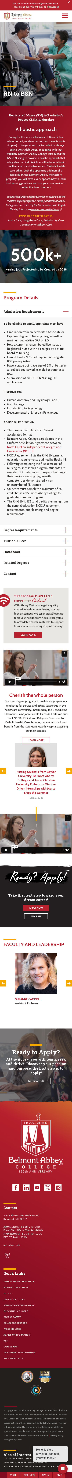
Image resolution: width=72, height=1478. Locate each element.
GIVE (59, 1475)
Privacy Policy (57, 1435)
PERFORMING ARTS (13, 1358)
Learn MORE (36, 740)
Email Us (36, 916)
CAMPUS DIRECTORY (14, 1299)
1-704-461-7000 (32, 1230)
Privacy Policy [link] (36, 7)
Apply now (36, 907)
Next (69, 771)
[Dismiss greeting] (65, 1448)
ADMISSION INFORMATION (16, 1335)
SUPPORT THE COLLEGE (15, 1287)
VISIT (6, 1340)
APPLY (45, 1475)
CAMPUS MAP (10, 1346)
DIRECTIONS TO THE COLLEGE (18, 1281)
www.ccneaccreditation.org (46, 209)
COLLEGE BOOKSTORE (15, 1323)
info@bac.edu (11, 1245)
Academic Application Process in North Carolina (31, 1466)
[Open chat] (63, 1469)
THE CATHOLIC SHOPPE (15, 1311)
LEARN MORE (28, 634)
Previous (3, 771)
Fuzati (19, 1439)
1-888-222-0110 (30, 1226)
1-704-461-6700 (32, 1233)
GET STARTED (36, 1081)
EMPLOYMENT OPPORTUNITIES (19, 1352)
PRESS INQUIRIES (12, 1329)
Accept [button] (55, 6)
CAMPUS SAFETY (12, 1317)
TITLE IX (7, 1293)
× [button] (68, 2)
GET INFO (29, 1475)
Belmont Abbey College (18, 17)
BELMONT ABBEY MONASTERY (18, 1305)
